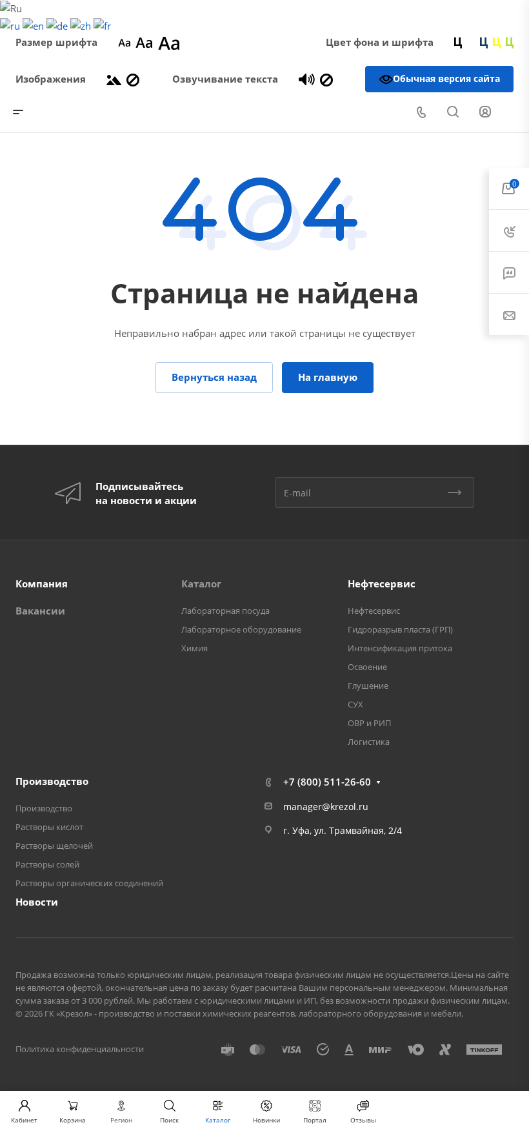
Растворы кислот (49, 827)
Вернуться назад (214, 377)
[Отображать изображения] (113, 78)
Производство (51, 781)
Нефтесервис (381, 583)
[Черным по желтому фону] (497, 42)
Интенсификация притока (400, 648)
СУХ (355, 704)
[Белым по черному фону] (471, 42)
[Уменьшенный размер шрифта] (124, 42)
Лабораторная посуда (225, 610)
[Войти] (485, 112)
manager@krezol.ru (325, 806)
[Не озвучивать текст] (326, 78)
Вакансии (40, 610)
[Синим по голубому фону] (484, 42)
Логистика (369, 741)
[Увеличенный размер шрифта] (169, 42)
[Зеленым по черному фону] (510, 42)
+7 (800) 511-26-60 (327, 781)
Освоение (367, 667)
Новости (36, 901)
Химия (194, 648)
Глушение (368, 685)
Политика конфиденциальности (79, 1049)
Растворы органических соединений (89, 883)
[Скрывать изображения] (132, 78)
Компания (41, 583)
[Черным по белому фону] (458, 42)
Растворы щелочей (54, 845)
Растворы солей (47, 864)
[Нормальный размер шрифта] (144, 42)
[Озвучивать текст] (307, 78)
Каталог (201, 583)
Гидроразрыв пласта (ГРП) (400, 629)
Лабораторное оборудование (241, 629)
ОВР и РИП (369, 723)
